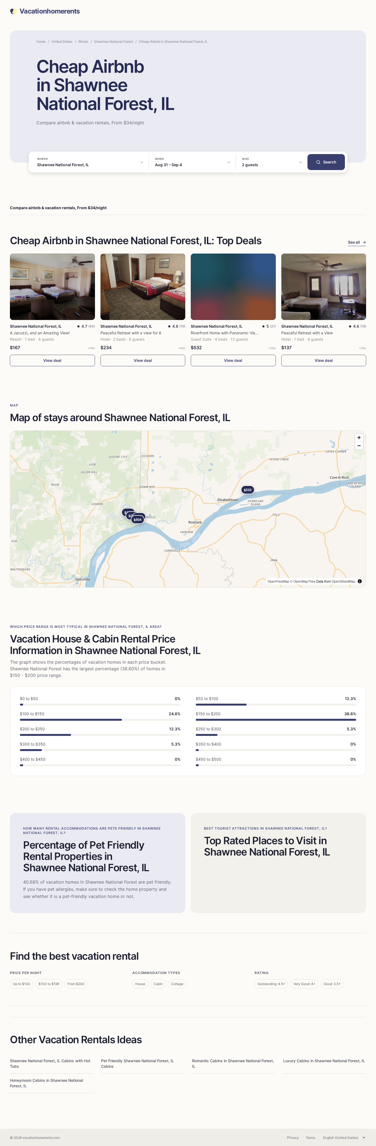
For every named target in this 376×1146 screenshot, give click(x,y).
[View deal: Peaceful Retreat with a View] (323, 287)
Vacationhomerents (50, 11)
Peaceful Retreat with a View (307, 332)
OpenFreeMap (278, 581)
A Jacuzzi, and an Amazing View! (40, 332)
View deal (52, 360)
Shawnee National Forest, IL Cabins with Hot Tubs (50, 1063)
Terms (310, 1138)
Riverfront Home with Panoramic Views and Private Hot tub (243, 332)
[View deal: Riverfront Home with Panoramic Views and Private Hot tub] (233, 287)
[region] (188, 509)
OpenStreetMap (343, 581)
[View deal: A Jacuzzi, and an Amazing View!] (52, 287)
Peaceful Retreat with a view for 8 (130, 332)
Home (40, 41)
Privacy (293, 1138)
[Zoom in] (359, 438)
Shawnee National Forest (113, 41)
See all (357, 242)
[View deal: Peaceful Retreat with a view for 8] (143, 287)
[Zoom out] (359, 446)
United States (61, 41)
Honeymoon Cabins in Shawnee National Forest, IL (46, 1083)
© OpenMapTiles (302, 581)
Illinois (83, 41)
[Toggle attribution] (359, 581)
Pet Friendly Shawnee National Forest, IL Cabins (137, 1063)
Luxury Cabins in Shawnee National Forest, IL (324, 1060)
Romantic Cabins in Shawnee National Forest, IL (233, 1063)
